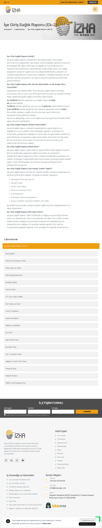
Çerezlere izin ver (87, 524)
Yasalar (60, 461)
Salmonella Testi (12, 340)
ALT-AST (8, 333)
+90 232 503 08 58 (57, 481)
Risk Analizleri (14, 498)
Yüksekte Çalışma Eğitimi (19, 487)
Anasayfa (8, 29)
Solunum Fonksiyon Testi (15, 261)
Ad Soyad (7, 408)
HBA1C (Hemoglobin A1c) (15, 383)
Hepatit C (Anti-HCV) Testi (16, 361)
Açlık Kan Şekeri (11, 318)
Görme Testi (10, 290)
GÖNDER (87, 412)
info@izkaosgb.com (58, 488)
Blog (59, 450)
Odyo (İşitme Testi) (13, 268)
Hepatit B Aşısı (11, 376)
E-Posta (55, 408)
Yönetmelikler (63, 464)
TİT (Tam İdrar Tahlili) (14, 297)
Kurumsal (61, 436)
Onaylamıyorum (87, 520)
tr (5, 2)
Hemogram (10, 254)
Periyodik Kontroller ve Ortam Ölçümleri (25, 505)
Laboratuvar (19, 29)
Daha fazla (47, 523)
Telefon (31, 408)
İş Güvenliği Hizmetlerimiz (20, 480)
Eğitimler (61, 468)
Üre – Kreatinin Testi (13, 354)
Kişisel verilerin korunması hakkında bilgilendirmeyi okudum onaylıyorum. (27, 415)
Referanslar (61, 446)
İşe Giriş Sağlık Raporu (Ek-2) (40, 29)
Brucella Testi (10, 347)
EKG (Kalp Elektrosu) (13, 275)
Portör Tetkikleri (12, 311)
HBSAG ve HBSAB (12, 325)
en (8, 2)
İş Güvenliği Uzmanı (17, 483)
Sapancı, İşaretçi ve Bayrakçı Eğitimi (23, 508)
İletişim (60, 453)
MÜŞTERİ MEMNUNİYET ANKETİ (72, 2)
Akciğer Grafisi (11, 282)
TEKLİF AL (93, 2)
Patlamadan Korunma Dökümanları (23, 494)
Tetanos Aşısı (10, 369)
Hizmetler (61, 439)
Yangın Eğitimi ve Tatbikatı (20, 490)
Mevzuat (60, 457)
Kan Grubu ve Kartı (13, 304)
